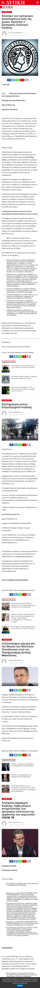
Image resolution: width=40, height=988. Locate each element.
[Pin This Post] (22, 79)
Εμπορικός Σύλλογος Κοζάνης (24, 352)
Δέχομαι (20, 985)
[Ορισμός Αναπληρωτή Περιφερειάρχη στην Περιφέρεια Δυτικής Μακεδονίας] (6, 767)
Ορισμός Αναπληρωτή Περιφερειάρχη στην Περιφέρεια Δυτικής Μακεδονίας (22, 765)
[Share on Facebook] (9, 79)
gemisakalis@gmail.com (11, 514)
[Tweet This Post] (13, 79)
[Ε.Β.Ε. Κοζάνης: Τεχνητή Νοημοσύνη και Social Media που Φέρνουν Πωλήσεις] (6, 369)
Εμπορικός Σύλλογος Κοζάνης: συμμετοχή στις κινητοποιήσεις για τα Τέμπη (24, 377)
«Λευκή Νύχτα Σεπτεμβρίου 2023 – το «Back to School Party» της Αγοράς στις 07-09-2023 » (23, 389)
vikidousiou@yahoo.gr (24, 556)
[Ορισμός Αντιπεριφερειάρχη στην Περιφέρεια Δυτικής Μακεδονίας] (6, 778)
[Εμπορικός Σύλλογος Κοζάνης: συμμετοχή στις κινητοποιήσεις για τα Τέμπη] (6, 379)
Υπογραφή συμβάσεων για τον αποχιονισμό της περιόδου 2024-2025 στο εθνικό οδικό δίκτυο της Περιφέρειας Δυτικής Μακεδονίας (23, 788)
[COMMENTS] (31, 79)
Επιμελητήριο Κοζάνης (27, 590)
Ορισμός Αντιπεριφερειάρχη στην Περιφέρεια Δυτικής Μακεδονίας (21, 776)
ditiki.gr (11, 352)
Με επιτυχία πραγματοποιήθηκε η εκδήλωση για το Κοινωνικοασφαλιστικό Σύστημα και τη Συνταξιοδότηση (23, 605)
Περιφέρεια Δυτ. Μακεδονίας (29, 751)
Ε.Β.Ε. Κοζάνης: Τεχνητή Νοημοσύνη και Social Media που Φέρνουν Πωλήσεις (23, 366)
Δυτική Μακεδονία (16, 32)
